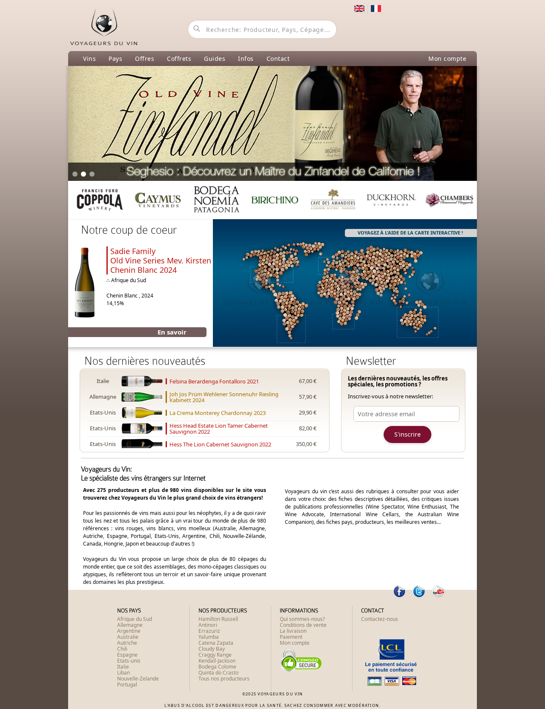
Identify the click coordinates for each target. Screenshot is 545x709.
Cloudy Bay (211, 648)
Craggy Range (215, 654)
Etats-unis (129, 660)
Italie (123, 666)
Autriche (127, 642)
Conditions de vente (303, 625)
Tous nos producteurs (224, 678)
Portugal (127, 684)
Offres (144, 58)
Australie (127, 636)
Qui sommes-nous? (302, 619)
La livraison (293, 631)
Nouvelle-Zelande (138, 678)
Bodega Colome (217, 666)
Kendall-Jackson (216, 660)
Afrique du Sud (134, 619)
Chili (122, 648)
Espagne (127, 654)
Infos (246, 58)
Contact (278, 58)
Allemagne (130, 625)
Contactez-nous (379, 619)
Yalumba (208, 636)
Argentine (129, 631)
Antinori (207, 625)
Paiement (291, 636)
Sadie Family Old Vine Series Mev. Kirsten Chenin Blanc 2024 (160, 260)
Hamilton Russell (218, 619)
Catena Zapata (215, 642)
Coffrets (179, 58)
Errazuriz (209, 631)
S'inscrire (407, 434)
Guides (214, 58)
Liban (123, 672)
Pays (115, 58)
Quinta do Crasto (218, 672)
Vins (89, 58)
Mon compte (447, 58)
